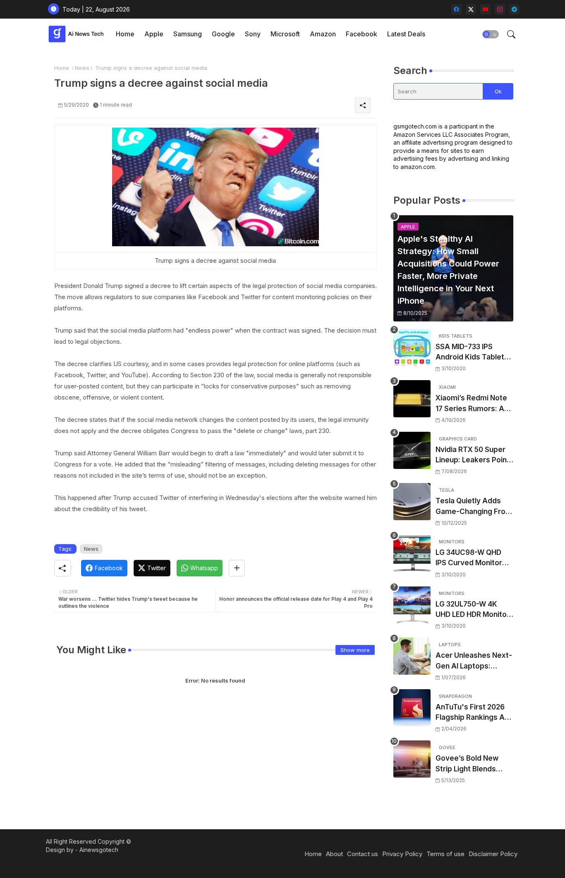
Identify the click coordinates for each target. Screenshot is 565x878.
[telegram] (514, 9)
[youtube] (485, 9)
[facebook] (456, 9)
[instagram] (500, 9)
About (334, 854)
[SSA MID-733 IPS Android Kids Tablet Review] (412, 347)
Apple (153, 34)
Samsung (187, 34)
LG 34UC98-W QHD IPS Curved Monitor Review (469, 558)
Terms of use (445, 854)
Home (125, 34)
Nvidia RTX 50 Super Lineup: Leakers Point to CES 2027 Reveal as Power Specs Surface (474, 455)
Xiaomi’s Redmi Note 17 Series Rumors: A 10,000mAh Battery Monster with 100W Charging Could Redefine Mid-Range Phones (471, 404)
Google (223, 34)
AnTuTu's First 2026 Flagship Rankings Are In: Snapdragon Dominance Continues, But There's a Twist (474, 713)
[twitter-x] (471, 9)
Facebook (361, 34)
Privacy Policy (402, 854)
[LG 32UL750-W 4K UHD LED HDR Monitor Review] (412, 604)
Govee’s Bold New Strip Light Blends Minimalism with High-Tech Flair (473, 764)
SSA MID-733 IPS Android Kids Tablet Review (470, 353)
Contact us (362, 854)
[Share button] (237, 568)
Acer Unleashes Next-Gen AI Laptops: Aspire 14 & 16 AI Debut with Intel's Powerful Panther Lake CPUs (474, 661)
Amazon (323, 34)
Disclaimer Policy (493, 854)
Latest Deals (406, 34)
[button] (490, 34)
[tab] (125, 34)
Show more (355, 650)
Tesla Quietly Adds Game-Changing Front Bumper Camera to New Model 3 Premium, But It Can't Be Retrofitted (474, 507)
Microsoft (285, 34)
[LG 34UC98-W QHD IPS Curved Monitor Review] (412, 553)
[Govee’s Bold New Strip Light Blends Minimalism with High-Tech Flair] (412, 759)
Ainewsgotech (98, 849)
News (82, 67)
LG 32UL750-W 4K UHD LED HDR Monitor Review (473, 610)
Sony (253, 34)
